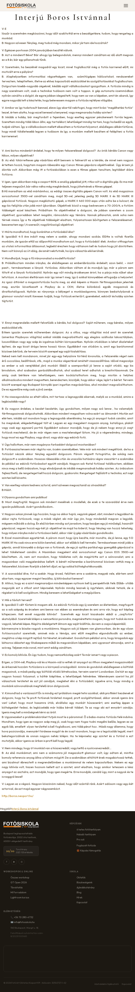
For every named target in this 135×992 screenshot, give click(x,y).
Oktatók (81, 877)
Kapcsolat (82, 902)
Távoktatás (17, 887)
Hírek (79, 897)
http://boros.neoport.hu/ (17, 796)
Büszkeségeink (84, 882)
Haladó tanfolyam (86, 834)
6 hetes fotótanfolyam (89, 829)
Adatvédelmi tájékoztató (106, 984)
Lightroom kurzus (20, 897)
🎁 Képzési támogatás (89, 850)
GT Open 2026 (19, 882)
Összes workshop (20, 877)
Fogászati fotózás (86, 845)
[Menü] (125, 5)
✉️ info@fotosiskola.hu (23, 922)
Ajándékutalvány (86, 887)
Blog (79, 892)
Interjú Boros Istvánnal (25, 808)
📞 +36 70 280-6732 (22, 917)
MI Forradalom (18, 892)
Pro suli (80, 839)
